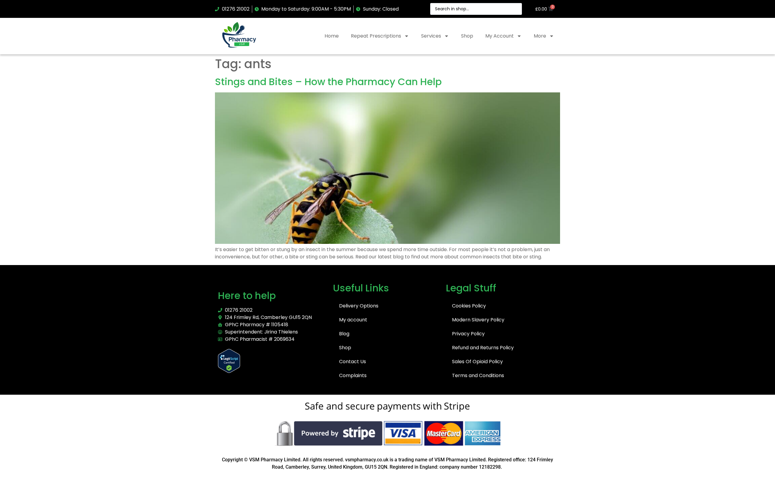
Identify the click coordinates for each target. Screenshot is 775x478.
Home (332, 35)
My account (353, 319)
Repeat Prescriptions (376, 35)
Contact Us (352, 361)
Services (431, 35)
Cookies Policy (469, 305)
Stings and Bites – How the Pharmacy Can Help (328, 81)
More (540, 35)
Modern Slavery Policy (478, 319)
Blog (344, 333)
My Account (499, 35)
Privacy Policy (468, 333)
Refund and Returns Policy (483, 347)
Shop (467, 35)
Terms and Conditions (478, 375)
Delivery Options (358, 305)
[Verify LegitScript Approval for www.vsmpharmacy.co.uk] (229, 371)
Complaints (353, 375)
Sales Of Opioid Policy (477, 361)
